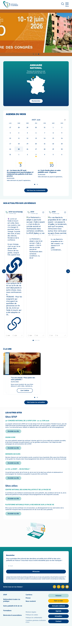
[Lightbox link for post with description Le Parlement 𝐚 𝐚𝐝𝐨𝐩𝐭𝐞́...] (36, 225)
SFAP (5, 595)
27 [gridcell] (36, 149)
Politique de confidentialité (34, 617)
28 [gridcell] (44, 149)
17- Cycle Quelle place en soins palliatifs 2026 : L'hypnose (49, 171)
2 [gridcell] (27, 154)
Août (34, 120)
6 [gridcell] (61, 154)
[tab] (33, 54)
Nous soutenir (31, 601)
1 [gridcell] (18, 154)
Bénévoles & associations (12, 615)
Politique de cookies (32, 615)
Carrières (29, 595)
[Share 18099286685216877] (65, 335)
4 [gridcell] (44, 154)
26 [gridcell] (27, 149)
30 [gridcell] (62, 149)
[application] (36, 137)
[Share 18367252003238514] (43, 335)
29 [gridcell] (53, 149)
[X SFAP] (62, 588)
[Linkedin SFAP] (54, 588)
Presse (28, 598)
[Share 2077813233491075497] (22, 335)
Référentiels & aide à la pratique (11, 600)
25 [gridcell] (19, 149)
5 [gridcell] (53, 154)
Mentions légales (31, 612)
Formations (7, 610)
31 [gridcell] (10, 154)
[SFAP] (10, 8)
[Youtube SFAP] (67, 588)
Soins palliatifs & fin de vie (12, 606)
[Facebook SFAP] (58, 588)
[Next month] (65, 120)
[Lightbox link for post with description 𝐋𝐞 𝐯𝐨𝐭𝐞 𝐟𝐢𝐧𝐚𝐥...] (57, 225)
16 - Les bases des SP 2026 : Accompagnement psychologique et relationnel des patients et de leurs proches (20, 173)
